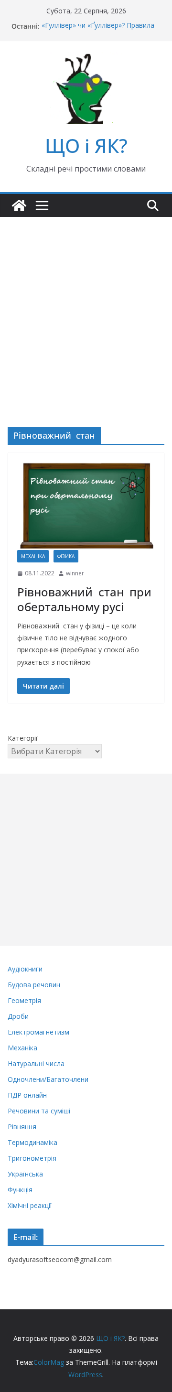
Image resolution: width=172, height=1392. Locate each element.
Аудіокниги (25, 968)
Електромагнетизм (38, 1031)
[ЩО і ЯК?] (19, 205)
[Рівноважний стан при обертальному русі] (86, 506)
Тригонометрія (32, 1158)
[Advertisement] (86, 308)
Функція (20, 1189)
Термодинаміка (32, 1142)
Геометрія (24, 1000)
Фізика (66, 556)
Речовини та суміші (39, 1110)
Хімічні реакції (30, 1205)
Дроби (18, 1016)
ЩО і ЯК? (86, 145)
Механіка (33, 556)
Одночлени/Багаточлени (48, 1079)
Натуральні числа (36, 1063)
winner (75, 573)
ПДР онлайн (27, 1095)
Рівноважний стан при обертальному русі (84, 599)
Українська (25, 1173)
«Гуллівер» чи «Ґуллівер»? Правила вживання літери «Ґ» (98, 31)
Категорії (23, 738)
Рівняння (22, 1126)
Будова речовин (34, 984)
